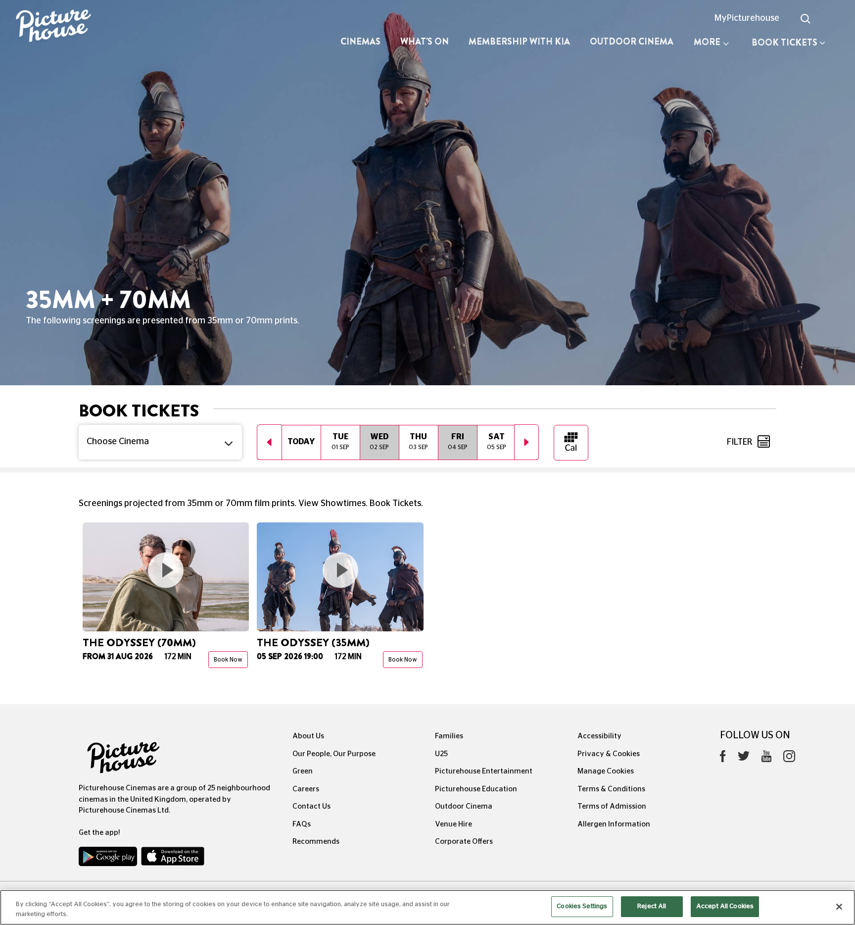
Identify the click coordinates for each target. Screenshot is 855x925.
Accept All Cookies (725, 906)
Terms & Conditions (611, 789)
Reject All (651, 906)
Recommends (315, 841)
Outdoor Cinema (631, 41)
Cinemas (360, 41)
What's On (424, 41)
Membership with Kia (519, 41)
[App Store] (172, 858)
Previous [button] (269, 442)
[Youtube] (766, 758)
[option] (301, 442)
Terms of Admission (611, 806)
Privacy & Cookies (608, 754)
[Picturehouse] (71, 27)
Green (302, 771)
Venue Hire (453, 824)
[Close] (839, 907)
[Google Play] (109, 858)
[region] (427, 907)
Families (449, 736)
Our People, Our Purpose (334, 754)
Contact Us (311, 806)
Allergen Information (613, 824)
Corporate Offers (464, 841)
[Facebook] (723, 758)
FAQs (301, 824)
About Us (308, 736)
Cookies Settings (582, 906)
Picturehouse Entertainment (483, 771)
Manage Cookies (605, 771)
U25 (441, 754)
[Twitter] (744, 758)
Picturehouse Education (476, 789)
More (707, 42)
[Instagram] (789, 758)
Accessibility (599, 736)
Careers (305, 789)
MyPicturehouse (746, 18)
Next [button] (526, 442)
